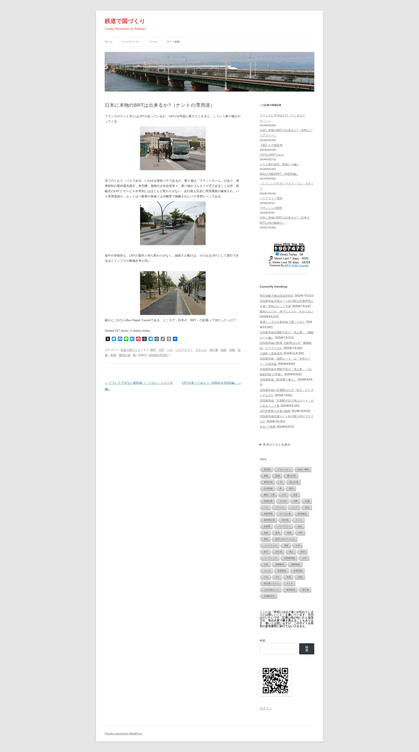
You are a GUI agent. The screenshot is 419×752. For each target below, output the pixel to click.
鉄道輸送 (302, 513)
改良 (277, 532)
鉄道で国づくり (125, 21)
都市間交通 (269, 520)
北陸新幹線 (289, 558)
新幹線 (267, 469)
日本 (298, 545)
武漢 (266, 564)
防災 (307, 507)
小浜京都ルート (271, 589)
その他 (283, 501)
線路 (224, 350)
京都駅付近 (269, 596)
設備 (277, 475)
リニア (294, 507)
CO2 (304, 558)
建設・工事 (269, 494)
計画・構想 (303, 469)
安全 (295, 494)
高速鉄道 (282, 570)
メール (153, 41)
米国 (300, 577)
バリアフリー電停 (271, 198)
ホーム (109, 41)
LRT (161, 350)
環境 (266, 539)
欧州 (303, 551)
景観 (286, 545)
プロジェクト (284, 469)
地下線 (305, 589)
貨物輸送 (279, 564)
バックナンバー (130, 41)
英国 (289, 577)
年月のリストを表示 (276, 444)
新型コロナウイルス (285, 539)
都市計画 (124, 355)
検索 (262, 640)
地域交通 (268, 501)
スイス (289, 583)
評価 (307, 501)
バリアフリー (183, 350)
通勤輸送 (295, 564)
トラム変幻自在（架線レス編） (279, 164)
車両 (113, 355)
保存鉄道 (290, 589)
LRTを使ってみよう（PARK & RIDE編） (211, 383)
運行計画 (291, 475)
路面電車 (268, 513)
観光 (300, 526)
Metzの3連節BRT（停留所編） (279, 174)
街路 (232, 350)
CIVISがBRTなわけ (272, 154)
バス (170, 350)
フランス (201, 350)
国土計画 (294, 482)
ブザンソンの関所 (271, 208)
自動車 (267, 526)
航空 (266, 551)
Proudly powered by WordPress (123, 733)
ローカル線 (285, 513)
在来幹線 (268, 488)
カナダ (267, 570)
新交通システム (271, 583)
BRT (153, 350)
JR (281, 482)
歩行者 (214, 350)
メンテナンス (270, 545)
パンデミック (270, 558)
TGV (266, 577)
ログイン (266, 708)
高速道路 (298, 570)
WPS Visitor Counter (297, 265)
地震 (289, 532)
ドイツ (299, 520)
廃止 (291, 551)
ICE (277, 577)
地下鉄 (285, 520)
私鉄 (266, 532)
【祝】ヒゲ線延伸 (271, 145)
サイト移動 (173, 41)
